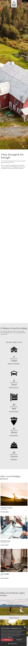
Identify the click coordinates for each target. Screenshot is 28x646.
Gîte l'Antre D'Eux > (14, 411)
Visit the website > (5, 512)
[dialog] (13, 635)
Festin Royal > (14, 459)
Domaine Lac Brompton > (14, 363)
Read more (10, 637)
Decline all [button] (19, 639)
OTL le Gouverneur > (14, 387)
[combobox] (24, 627)
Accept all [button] (7, 639)
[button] (13, 643)
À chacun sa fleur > (14, 435)
